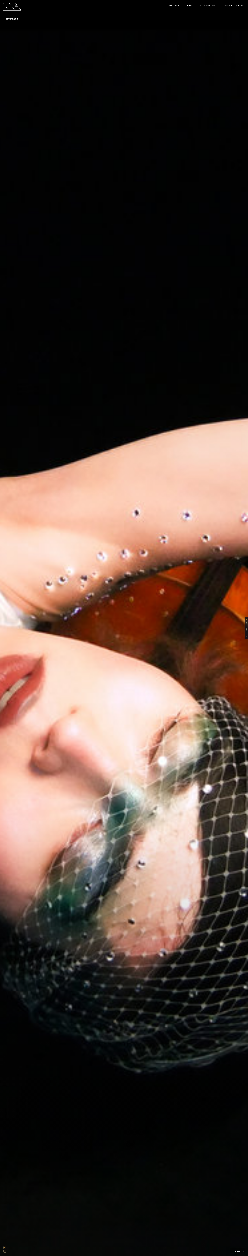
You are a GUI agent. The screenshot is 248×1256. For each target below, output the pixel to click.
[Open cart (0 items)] (4, 1251)
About (220, 5)
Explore (240, 5)
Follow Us (229, 5)
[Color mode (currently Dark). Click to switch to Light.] (4, 1247)
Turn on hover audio (176, 5)
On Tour (207, 5)
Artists (189, 5)
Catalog (198, 5)
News (214, 5)
